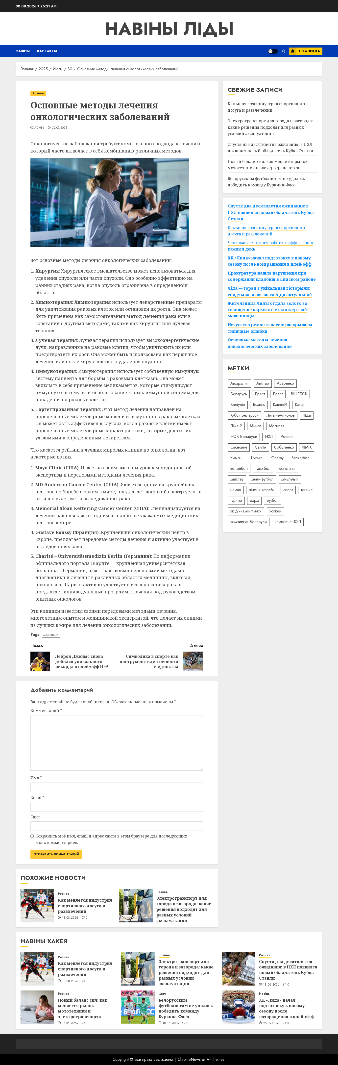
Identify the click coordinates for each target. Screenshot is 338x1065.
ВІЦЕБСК (299, 394)
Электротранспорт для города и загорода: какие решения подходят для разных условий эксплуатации (183, 909)
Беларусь (238, 394)
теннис (307, 490)
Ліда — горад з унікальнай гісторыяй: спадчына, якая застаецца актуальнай (270, 291)
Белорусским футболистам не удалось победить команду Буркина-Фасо (186, 1008)
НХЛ (269, 436)
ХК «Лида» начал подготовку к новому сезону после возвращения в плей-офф (286, 1008)
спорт (288, 490)
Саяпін (260, 447)
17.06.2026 (70, 1023)
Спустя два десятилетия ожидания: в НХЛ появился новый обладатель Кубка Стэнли (270, 147)
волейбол (239, 468)
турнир (236, 500)
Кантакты (47, 51)
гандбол (263, 468)
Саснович (238, 447)
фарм (254, 500)
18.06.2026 (271, 985)
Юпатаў (277, 458)
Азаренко (285, 383)
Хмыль (235, 458)
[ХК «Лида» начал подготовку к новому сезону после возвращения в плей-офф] (238, 1007)
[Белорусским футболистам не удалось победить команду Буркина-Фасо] (138, 1007)
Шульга (256, 458)
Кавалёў (280, 404)
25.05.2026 (271, 1023)
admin (39, 128)
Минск (255, 426)
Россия (287, 436)
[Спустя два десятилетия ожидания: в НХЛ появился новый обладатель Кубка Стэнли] (238, 969)
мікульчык (289, 479)
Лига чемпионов (280, 415)
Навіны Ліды (169, 29)
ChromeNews (189, 1059)
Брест (260, 394)
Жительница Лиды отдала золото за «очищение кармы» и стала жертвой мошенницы (267, 310)
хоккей (275, 511)
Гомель (259, 404)
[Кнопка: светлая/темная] (273, 51)
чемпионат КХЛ (288, 522)
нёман (235, 490)
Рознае (38, 93)
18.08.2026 (70, 918)
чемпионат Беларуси (248, 522)
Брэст (278, 394)
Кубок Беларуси (244, 415)
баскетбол (300, 458)
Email (37, 797)
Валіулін (237, 404)
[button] (283, 51)
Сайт (35, 817)
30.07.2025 (59, 128)
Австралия (239, 383)
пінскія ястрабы (262, 490)
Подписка (309, 51)
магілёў (236, 479)
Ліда (307, 415)
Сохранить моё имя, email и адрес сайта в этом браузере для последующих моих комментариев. (111, 839)
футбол (273, 500)
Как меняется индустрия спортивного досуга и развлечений (85, 905)
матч (162, 994)
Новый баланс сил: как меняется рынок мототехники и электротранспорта (82, 1008)
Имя (36, 778)
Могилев (276, 426)
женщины (286, 468)
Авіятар (262, 383)
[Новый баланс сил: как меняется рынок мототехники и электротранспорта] (37, 1007)
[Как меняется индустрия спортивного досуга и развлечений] (37, 905)
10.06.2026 (171, 1023)
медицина (50, 634)
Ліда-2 (236, 426)
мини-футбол (262, 479)
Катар (300, 404)
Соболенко (284, 447)
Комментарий (46, 710)
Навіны (23, 51)
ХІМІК (307, 447)
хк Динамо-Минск (246, 511)
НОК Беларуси (243, 436)
